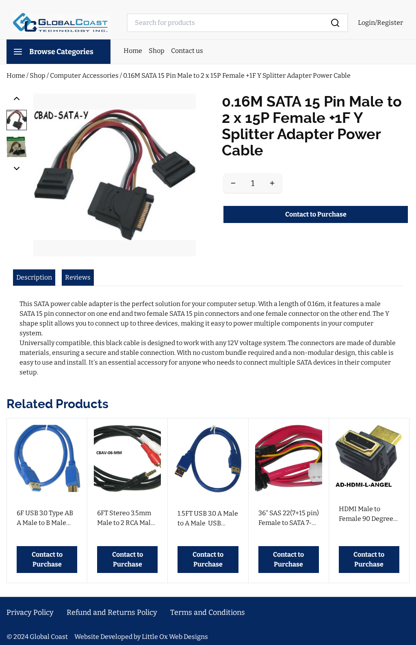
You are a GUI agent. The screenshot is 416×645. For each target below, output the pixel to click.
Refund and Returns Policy (112, 612)
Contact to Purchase (316, 214)
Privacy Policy (30, 612)
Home (133, 51)
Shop (157, 51)
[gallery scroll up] (17, 98)
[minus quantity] (233, 183)
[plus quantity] (272, 183)
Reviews (78, 277)
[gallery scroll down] (17, 168)
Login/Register (380, 22)
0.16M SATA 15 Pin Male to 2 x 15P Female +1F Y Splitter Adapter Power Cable (237, 75)
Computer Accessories (85, 75)
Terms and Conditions (207, 612)
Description (34, 277)
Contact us (187, 51)
